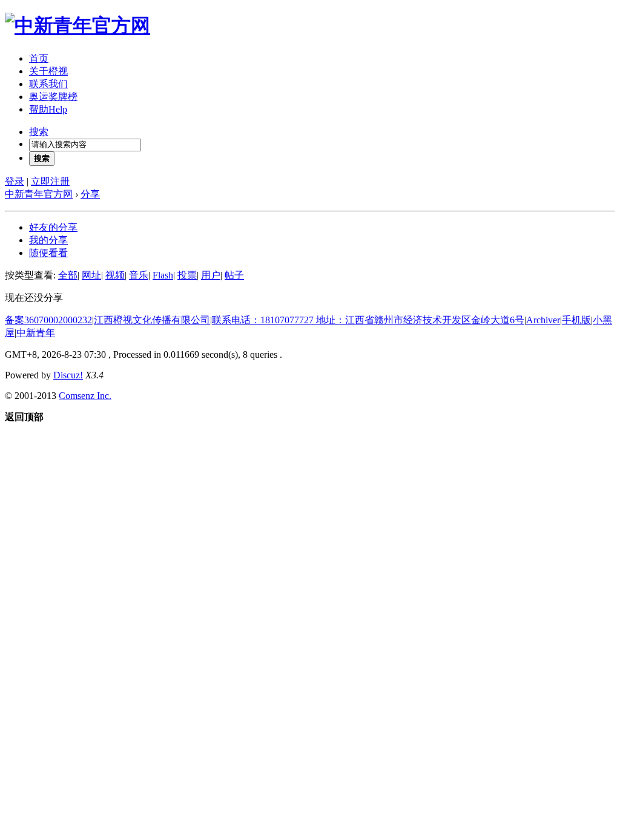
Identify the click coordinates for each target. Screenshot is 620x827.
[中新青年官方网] (77, 25)
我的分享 (48, 240)
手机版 (576, 320)
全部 (68, 275)
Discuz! (68, 375)
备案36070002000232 (48, 320)
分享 (90, 194)
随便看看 (48, 253)
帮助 (48, 109)
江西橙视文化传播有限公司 (152, 320)
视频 (115, 275)
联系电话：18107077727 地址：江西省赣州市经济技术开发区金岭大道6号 (368, 320)
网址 (91, 275)
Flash (163, 275)
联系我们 (48, 84)
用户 (210, 275)
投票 (187, 275)
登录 (14, 181)
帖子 (234, 275)
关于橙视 (48, 71)
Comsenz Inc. (85, 395)
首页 (38, 58)
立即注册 (50, 181)
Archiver (543, 320)
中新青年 (35, 333)
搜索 (38, 132)
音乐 (138, 275)
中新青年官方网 (39, 194)
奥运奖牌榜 (53, 96)
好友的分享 (53, 227)
